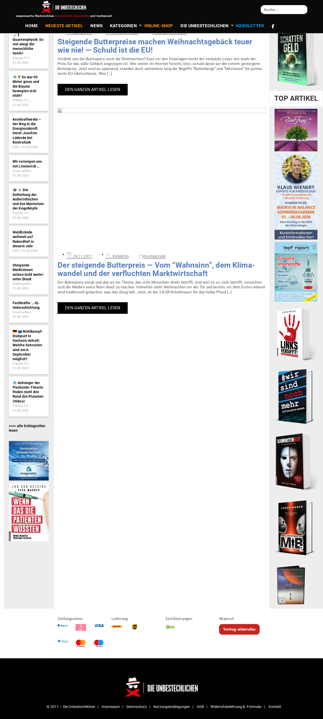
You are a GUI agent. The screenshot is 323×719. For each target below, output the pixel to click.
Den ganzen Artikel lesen (92, 89)
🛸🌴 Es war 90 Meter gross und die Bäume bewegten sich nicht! (26, 86)
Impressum (111, 707)
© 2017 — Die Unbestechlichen (71, 707)
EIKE (16, 147)
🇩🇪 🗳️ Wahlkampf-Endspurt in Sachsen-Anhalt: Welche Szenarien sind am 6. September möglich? (28, 345)
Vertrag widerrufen (239, 629)
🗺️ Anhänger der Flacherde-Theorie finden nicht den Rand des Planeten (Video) (28, 392)
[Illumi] (296, 462)
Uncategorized (154, 256)
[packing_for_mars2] (296, 583)
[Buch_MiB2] (296, 527)
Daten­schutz (136, 707)
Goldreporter (22, 284)
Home (31, 25)
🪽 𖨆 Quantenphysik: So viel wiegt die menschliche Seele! (28, 44)
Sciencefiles (22, 171)
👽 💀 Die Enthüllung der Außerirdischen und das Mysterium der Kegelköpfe (28, 199)
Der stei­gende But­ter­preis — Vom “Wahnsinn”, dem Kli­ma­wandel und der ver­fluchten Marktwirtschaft (156, 269)
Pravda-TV (20, 58)
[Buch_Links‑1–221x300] (296, 333)
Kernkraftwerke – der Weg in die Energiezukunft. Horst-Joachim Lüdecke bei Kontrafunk (27, 130)
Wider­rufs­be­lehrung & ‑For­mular (236, 707)
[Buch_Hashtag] (296, 396)
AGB (200, 707)
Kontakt (274, 707)
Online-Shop (158, 25)
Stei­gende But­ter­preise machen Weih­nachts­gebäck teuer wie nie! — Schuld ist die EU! (155, 45)
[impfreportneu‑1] (296, 271)
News (96, 25)
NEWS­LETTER (250, 25)
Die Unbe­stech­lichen (204, 25)
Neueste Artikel (64, 25)
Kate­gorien (123, 25)
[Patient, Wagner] (29, 512)
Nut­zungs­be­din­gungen (171, 707)
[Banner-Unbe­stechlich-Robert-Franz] (296, 130)
